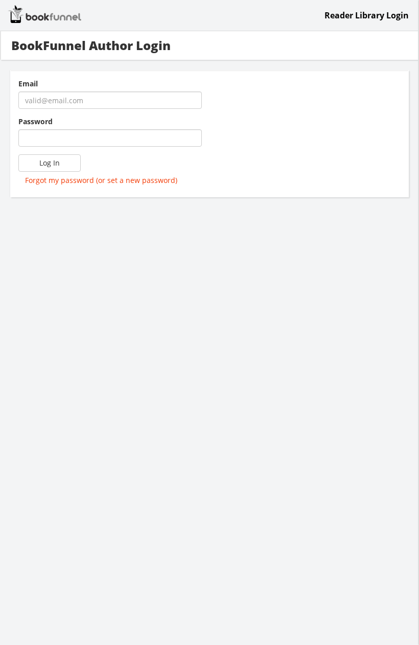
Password (35, 121)
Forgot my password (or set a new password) (101, 180)
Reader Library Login (366, 15)
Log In (49, 163)
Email (28, 83)
